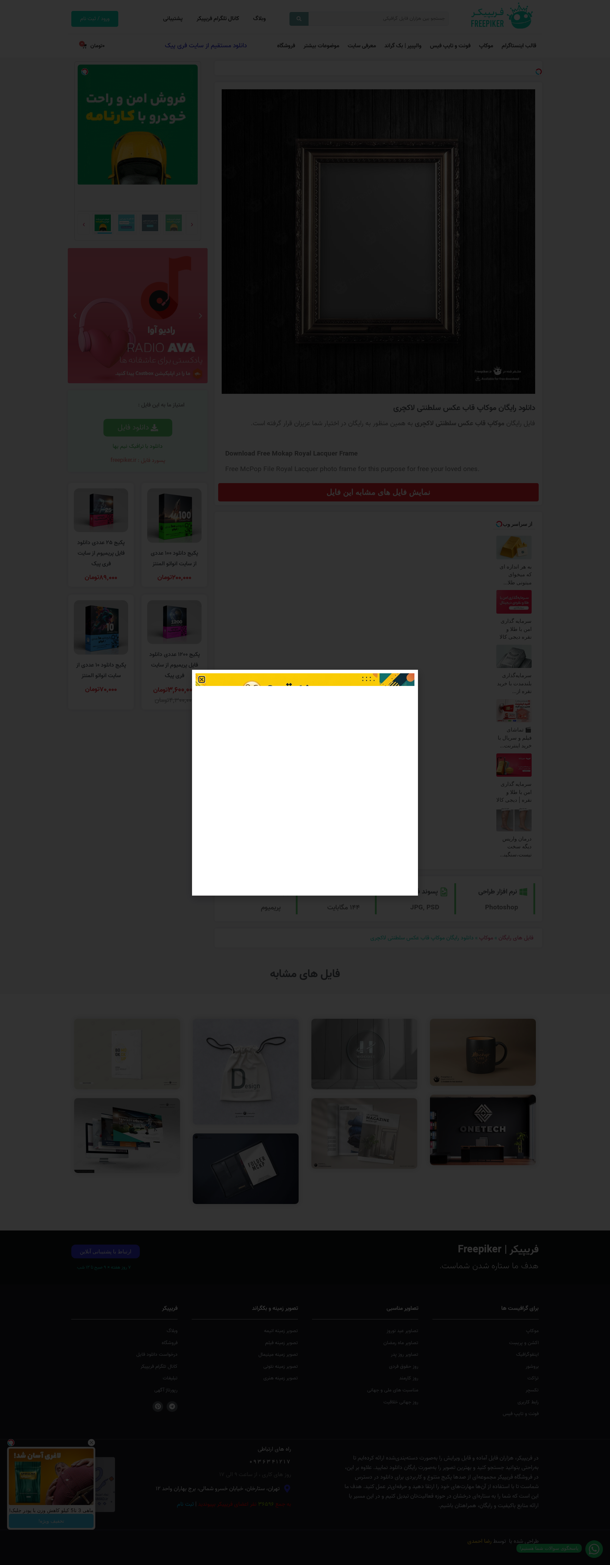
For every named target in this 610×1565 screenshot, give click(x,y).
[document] (305, 782)
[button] (201, 679)
